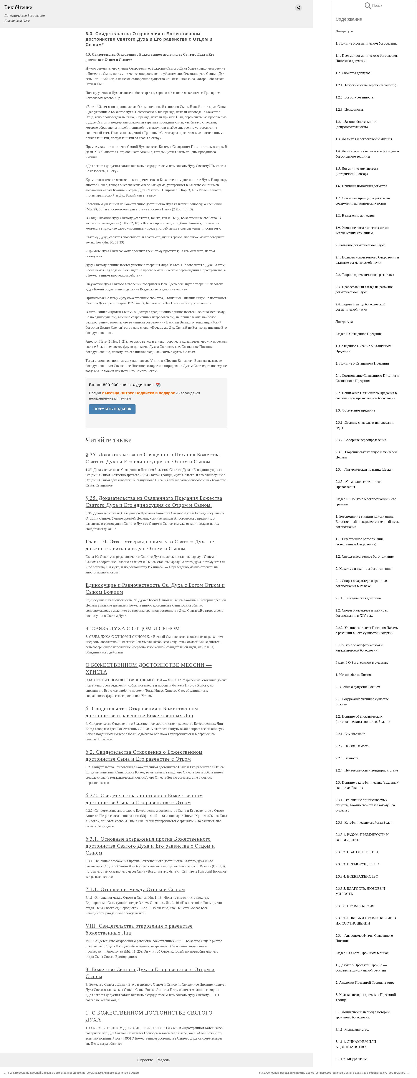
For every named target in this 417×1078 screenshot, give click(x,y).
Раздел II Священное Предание (359, 333)
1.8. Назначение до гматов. (356, 215)
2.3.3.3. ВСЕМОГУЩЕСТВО (357, 864)
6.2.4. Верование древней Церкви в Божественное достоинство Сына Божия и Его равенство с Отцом (73, 1072)
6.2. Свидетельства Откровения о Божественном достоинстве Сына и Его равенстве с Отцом (144, 755)
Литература (344, 321)
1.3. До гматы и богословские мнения (364, 139)
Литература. (345, 31)
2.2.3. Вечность (347, 758)
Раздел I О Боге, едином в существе (362, 662)
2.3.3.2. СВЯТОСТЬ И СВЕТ (357, 852)
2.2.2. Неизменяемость (352, 745)
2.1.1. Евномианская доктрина (358, 598)
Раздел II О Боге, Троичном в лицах (362, 952)
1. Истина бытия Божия (353, 674)
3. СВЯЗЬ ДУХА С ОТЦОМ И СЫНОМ (133, 628)
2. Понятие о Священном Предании (362, 363)
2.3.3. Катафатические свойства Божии (365, 822)
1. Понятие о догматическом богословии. (366, 43)
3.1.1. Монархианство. (352, 1029)
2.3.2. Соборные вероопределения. (361, 439)
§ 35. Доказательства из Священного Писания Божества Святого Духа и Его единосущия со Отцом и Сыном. (153, 458)
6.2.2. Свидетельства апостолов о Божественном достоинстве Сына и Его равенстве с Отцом (144, 799)
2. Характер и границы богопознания (363, 568)
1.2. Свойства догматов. (353, 72)
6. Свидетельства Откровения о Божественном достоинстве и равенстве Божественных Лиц (142, 712)
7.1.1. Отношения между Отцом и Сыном (135, 889)
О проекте (145, 1060)
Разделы (163, 1060)
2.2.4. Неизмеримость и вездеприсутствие (367, 770)
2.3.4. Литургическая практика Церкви (365, 469)
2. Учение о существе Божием (358, 686)
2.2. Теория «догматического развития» (365, 274)
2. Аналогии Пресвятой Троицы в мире (365, 982)
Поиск (373, 5)
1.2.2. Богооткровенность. (355, 97)
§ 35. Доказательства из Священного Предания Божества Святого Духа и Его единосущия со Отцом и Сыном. (154, 501)
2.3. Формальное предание (355, 410)
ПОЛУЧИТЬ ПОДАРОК (112, 409)
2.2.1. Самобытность (351, 733)
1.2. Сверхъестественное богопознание (365, 556)
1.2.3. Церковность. (350, 109)
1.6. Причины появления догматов (361, 185)
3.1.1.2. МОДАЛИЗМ (351, 1058)
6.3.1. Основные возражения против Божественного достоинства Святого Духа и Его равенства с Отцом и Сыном (150, 845)
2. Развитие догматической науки (360, 245)
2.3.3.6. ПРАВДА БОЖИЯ (355, 905)
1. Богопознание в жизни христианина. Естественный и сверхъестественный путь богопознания (367, 521)
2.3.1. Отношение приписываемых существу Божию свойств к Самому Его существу (365, 804)
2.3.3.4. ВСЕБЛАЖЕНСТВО (357, 876)
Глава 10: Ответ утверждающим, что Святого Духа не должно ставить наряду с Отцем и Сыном (150, 545)
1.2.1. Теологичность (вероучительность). (366, 85)
